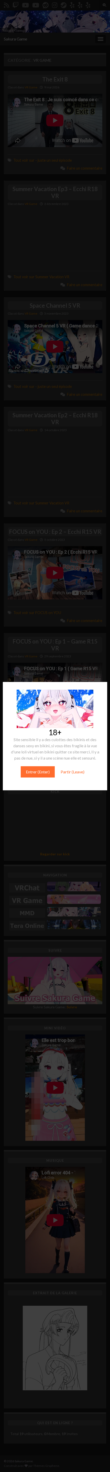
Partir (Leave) (72, 771)
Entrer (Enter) (38, 771)
